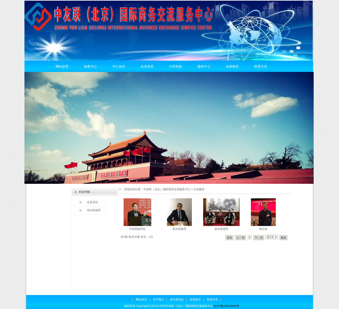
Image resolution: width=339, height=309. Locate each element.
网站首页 (62, 66)
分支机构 (175, 66)
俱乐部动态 (177, 299)
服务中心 (90, 66)
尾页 (283, 237)
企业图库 (199, 189)
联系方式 (260, 66)
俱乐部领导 (94, 210)
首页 (229, 237)
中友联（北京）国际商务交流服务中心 (166, 189)
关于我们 (158, 299)
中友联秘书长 (137, 229)
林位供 (263, 229)
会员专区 (147, 66)
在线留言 (232, 66)
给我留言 (195, 299)
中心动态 (118, 66)
